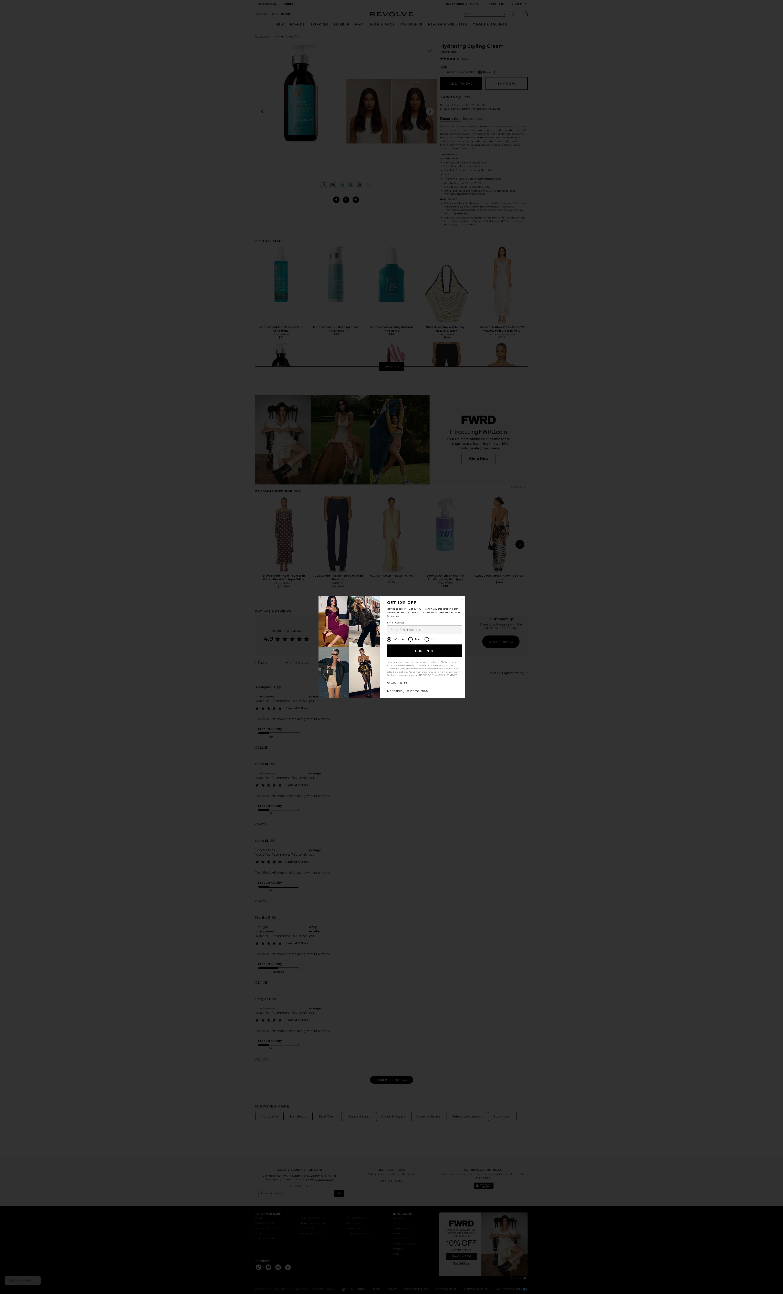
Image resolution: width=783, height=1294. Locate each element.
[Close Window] (462, 599)
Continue (425, 651)
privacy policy (453, 672)
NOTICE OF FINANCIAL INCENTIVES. (438, 675)
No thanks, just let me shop (407, 691)
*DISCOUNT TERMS (397, 683)
